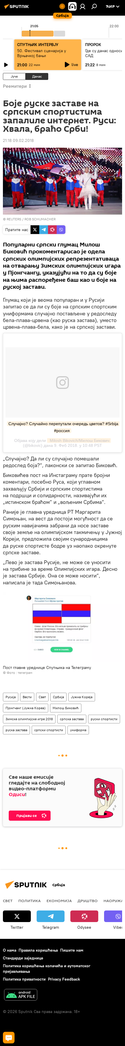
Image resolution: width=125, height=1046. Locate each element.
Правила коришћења (38, 950)
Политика (29, 900)
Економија (59, 900)
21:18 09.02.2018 (18, 140)
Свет (42, 697)
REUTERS (14, 219)
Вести (27, 697)
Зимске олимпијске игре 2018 (29, 719)
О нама (9, 950)
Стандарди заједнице (23, 958)
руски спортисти (104, 719)
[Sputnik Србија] (17, 8)
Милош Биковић (66, 708)
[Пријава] (82, 6)
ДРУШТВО (88, 900)
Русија (11, 697)
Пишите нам (71, 950)
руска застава (16, 730)
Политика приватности (24, 979)
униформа (78, 730)
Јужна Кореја (81, 697)
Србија (58, 697)
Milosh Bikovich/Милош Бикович (79, 440)
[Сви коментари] (9, 1037)
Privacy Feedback (64, 979)
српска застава (72, 719)
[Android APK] (20, 995)
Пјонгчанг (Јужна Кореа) (26, 708)
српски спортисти (48, 730)
